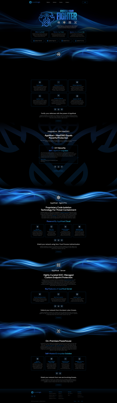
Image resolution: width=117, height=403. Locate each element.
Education (58, 71)
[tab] (58, 22)
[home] (34, 2)
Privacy (75, 401)
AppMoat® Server (60, 345)
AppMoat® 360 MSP (65, 212)
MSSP (52, 71)
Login (85, 2)
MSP (50, 71)
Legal (82, 401)
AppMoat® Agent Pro (66, 69)
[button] (49, 2)
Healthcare (55, 215)
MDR (55, 71)
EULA (78, 401)
